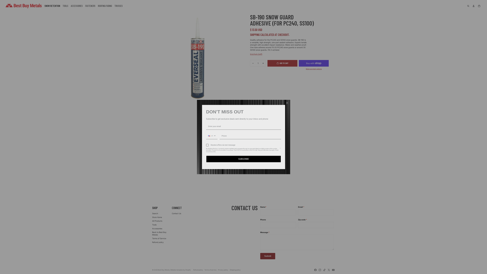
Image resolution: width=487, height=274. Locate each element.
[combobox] (212, 136)
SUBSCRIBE (243, 159)
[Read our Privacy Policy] (280, 149)
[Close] (287, 103)
